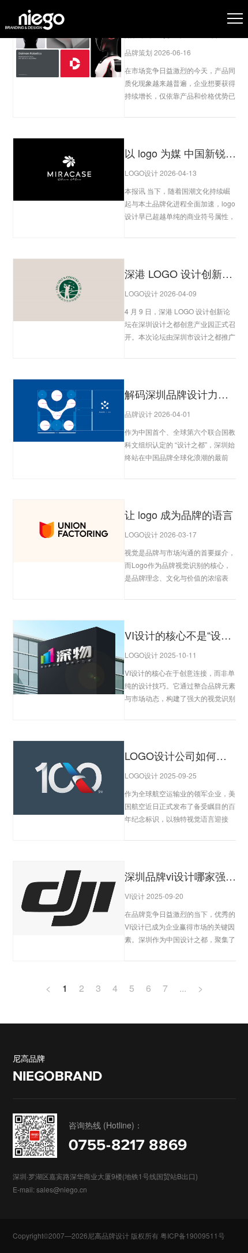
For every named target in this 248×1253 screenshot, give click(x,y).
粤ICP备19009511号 (192, 1235)
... (182, 988)
